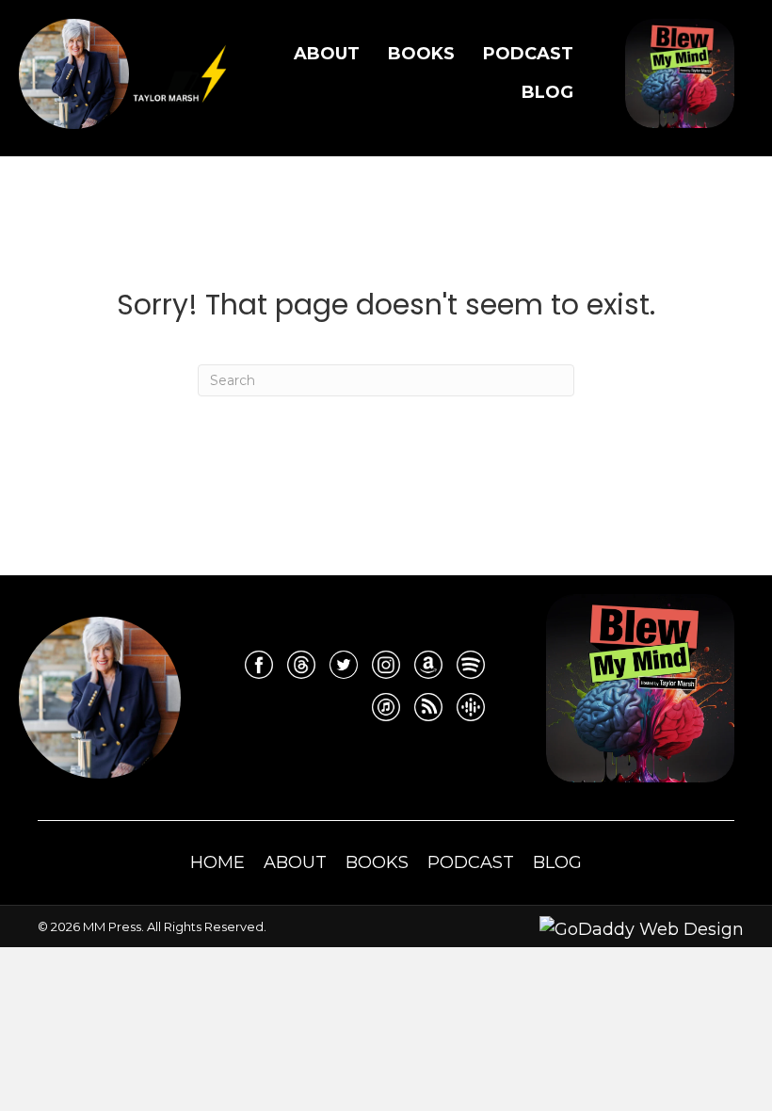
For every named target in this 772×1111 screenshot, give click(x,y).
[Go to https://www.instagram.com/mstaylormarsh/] (386, 665)
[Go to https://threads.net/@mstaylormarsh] (301, 665)
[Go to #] (471, 665)
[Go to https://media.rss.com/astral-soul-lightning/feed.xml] (428, 707)
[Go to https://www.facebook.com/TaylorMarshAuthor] (259, 665)
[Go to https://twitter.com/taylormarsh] (344, 665)
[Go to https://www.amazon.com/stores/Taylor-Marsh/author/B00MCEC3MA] (428, 665)
